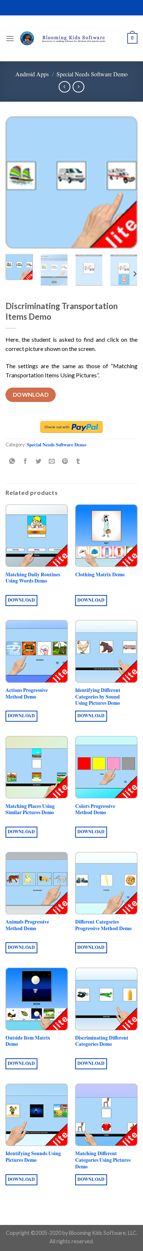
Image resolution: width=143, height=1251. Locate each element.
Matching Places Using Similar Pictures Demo (30, 809)
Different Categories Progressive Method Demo (103, 925)
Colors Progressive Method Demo (95, 809)
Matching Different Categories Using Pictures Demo (103, 1160)
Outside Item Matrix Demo (28, 1041)
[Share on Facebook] (25, 461)
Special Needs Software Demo (92, 74)
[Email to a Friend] (52, 461)
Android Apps (32, 74)
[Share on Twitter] (39, 461)
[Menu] (10, 38)
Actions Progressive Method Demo (27, 693)
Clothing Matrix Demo (100, 575)
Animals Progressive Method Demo (27, 925)
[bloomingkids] (71, 38)
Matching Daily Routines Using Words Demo (33, 578)
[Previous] (17, 182)
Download (31, 394)
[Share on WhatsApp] (12, 461)
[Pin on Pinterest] (65, 461)
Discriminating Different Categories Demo (101, 1041)
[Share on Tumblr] (78, 461)
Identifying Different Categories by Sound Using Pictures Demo (97, 697)
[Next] (125, 182)
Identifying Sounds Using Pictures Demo (33, 1156)
